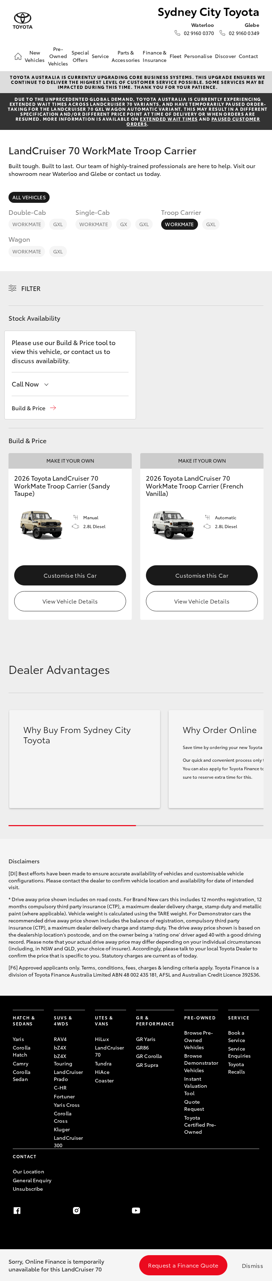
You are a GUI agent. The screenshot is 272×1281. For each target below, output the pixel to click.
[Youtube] (136, 1210)
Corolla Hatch (21, 1051)
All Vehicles (29, 197)
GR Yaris (145, 1038)
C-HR (60, 1087)
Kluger (62, 1129)
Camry (20, 1063)
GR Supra (147, 1064)
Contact (248, 55)
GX (123, 224)
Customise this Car (70, 575)
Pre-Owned (200, 1017)
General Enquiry (32, 1180)
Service (100, 55)
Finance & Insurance (154, 56)
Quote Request (194, 1105)
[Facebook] (17, 1210)
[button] (34, 408)
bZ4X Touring (63, 1059)
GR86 (142, 1047)
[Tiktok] (255, 1210)
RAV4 (60, 1038)
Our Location (28, 1171)
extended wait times (169, 119)
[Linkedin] (195, 1210)
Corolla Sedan (21, 1075)
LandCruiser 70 (109, 1051)
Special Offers (80, 56)
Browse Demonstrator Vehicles (201, 1063)
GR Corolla (149, 1055)
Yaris (18, 1038)
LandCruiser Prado (68, 1075)
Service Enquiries (239, 1052)
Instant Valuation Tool (195, 1086)
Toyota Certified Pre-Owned (200, 1125)
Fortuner (64, 1096)
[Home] (18, 56)
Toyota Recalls (236, 1067)
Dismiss (252, 1265)
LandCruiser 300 (68, 1141)
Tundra (103, 1063)
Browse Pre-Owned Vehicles (198, 1040)
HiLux (102, 1038)
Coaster (104, 1080)
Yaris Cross (67, 1104)
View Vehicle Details (70, 601)
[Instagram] (76, 1210)
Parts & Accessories (126, 56)
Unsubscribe (28, 1188)
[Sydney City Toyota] (23, 20)
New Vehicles (35, 56)
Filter (31, 288)
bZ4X (60, 1047)
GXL (58, 224)
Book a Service (236, 1036)
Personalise (198, 55)
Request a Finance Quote (183, 1265)
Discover (225, 55)
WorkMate (26, 224)
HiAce (102, 1071)
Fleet (176, 55)
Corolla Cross (63, 1117)
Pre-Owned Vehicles (58, 56)
